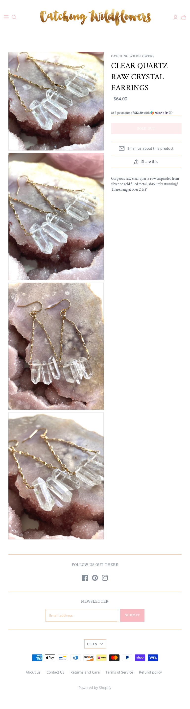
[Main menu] (6, 17)
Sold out (146, 128)
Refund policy (150, 672)
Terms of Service (119, 672)
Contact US (56, 672)
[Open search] (14, 17)
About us (33, 672)
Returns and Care (85, 672)
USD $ (92, 644)
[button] (146, 113)
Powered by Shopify (95, 687)
